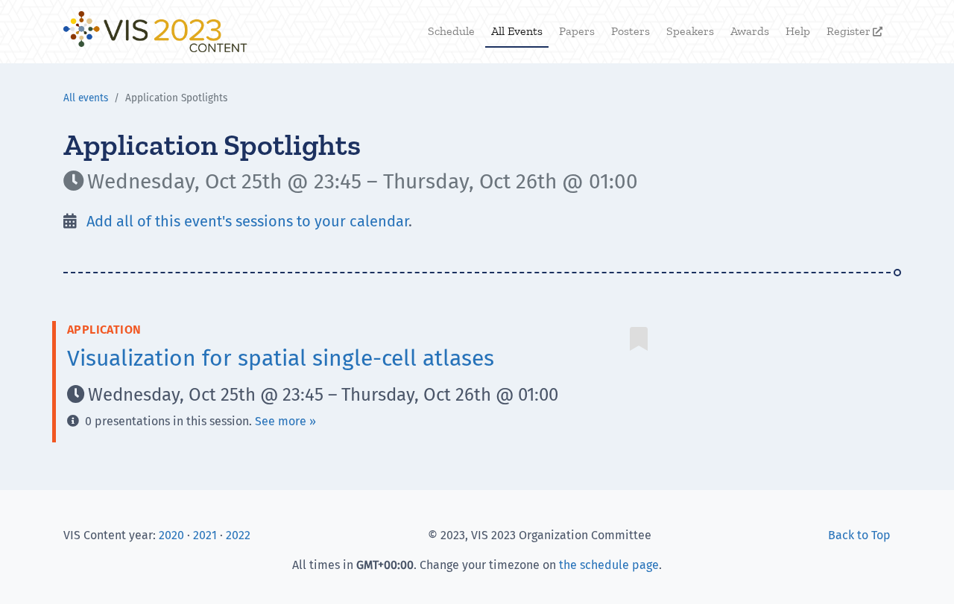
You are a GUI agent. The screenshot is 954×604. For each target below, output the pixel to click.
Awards (749, 31)
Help (798, 31)
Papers (577, 31)
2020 (171, 535)
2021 (205, 535)
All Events (517, 31)
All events (85, 98)
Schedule (451, 31)
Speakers (690, 31)
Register (854, 31)
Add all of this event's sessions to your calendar (245, 221)
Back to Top (859, 535)
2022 (238, 535)
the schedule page (609, 565)
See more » (285, 421)
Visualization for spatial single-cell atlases (280, 358)
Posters (630, 31)
